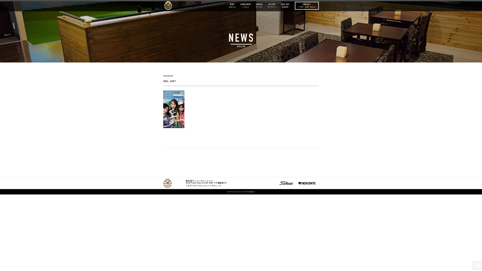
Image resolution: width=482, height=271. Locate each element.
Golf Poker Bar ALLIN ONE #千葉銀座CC (168, 6)
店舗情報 (285, 7)
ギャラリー (271, 7)
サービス (259, 7)
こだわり (245, 7)
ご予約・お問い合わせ (307, 7)
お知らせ (232, 7)
